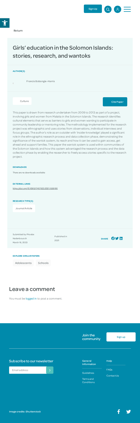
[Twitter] (128, 411)
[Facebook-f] (118, 411)
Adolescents (23, 263)
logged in (31, 298)
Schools (43, 263)
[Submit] (49, 370)
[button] (113, 238)
